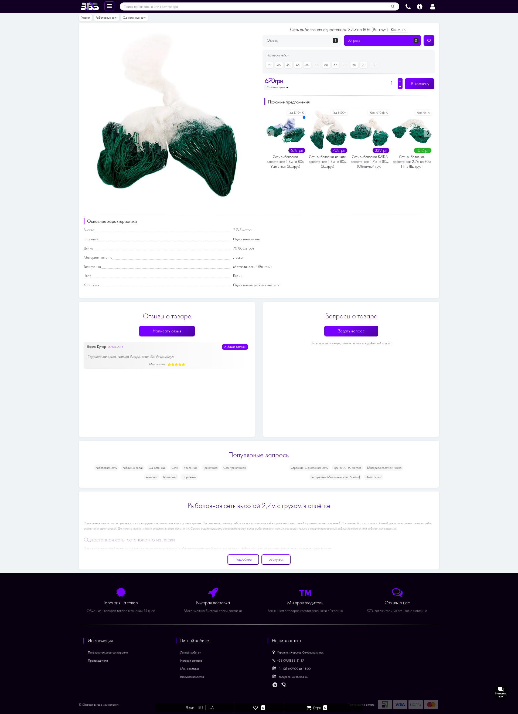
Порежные (189, 477)
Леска (238, 257)
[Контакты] (408, 6)
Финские (151, 477)
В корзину (419, 83)
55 (317, 65)
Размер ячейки (278, 55)
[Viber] (284, 685)
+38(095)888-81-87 (290, 660)
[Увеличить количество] (400, 81)
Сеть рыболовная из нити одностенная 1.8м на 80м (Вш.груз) (327, 161)
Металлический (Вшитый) (252, 266)
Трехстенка (210, 468)
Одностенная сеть (246, 239)
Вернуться (276, 559)
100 (374, 65)
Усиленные (190, 468)
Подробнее (243, 559)
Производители (98, 660)
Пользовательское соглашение (108, 652)
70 (345, 65)
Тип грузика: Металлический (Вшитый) (335, 477)
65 (336, 65)
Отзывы (301, 40)
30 (269, 65)
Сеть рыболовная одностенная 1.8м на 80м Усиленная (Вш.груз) (285, 161)
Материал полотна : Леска (384, 468)
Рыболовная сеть (106, 468)
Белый (237, 276)
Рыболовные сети (106, 17)
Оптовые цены (276, 87)
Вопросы (382, 40)
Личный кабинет (190, 652)
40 (288, 65)
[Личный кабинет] (432, 6)
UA (211, 707)
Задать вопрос (351, 331)
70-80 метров (243, 248)
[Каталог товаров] (109, 6)
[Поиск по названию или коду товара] (392, 6)
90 (364, 65)
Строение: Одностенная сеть (309, 468)
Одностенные (157, 468)
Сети (175, 468)
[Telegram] (275, 685)
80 (354, 65)
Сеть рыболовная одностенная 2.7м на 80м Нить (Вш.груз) (412, 161)
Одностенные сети (134, 17)
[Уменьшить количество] (400, 86)
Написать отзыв (167, 331)
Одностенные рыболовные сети (256, 285)
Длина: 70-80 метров (347, 468)
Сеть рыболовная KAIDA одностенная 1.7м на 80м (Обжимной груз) (369, 161)
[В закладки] (429, 40)
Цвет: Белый (373, 477)
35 (279, 65)
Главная (85, 17)
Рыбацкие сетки (133, 468)
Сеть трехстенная (234, 468)
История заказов (191, 660)
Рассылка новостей (192, 677)
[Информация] (419, 6)
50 (307, 65)
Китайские (169, 477)
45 (298, 65)
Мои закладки (189, 669)
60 (326, 65)
